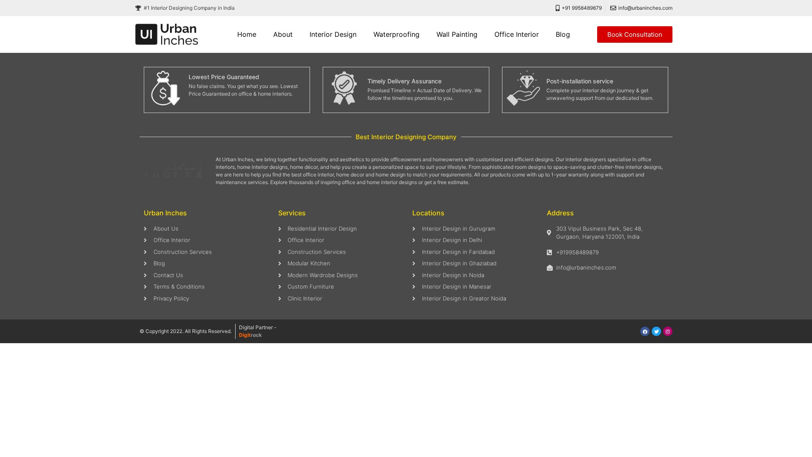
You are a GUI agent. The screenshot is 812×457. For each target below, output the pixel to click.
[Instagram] (667, 331)
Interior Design (333, 34)
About (283, 34)
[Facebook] (645, 331)
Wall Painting (456, 34)
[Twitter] (656, 331)
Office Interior (516, 34)
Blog (563, 34)
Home (246, 34)
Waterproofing (396, 34)
